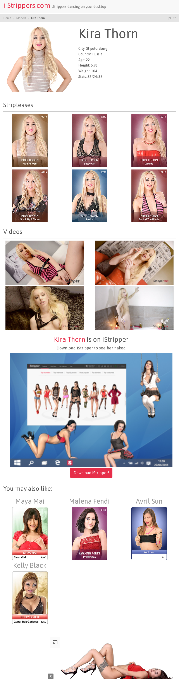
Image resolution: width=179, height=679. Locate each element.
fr (174, 18)
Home (7, 18)
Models (21, 18)
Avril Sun (149, 501)
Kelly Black (29, 565)
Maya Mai (30, 501)
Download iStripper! (91, 472)
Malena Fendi (89, 501)
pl (170, 18)
